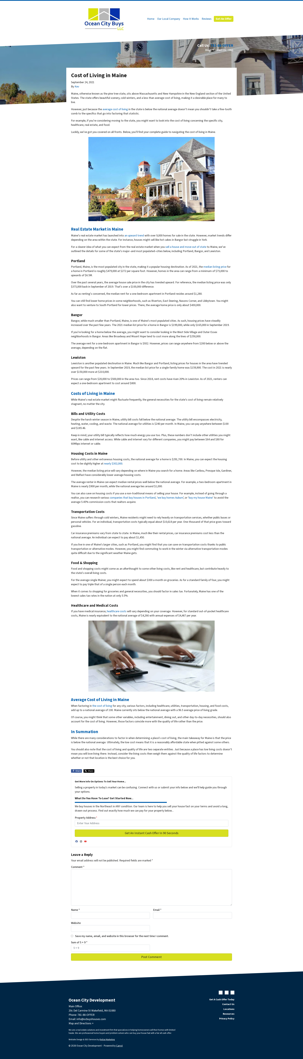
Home (150, 19)
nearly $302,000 (113, 464)
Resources (228, 1014)
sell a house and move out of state (185, 247)
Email (157, 910)
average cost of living (115, 109)
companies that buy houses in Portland (133, 498)
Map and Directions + (81, 1023)
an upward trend (134, 236)
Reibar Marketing (107, 1039)
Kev (77, 87)
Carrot (119, 1045)
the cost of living (102, 706)
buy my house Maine (201, 498)
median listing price (214, 267)
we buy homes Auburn (170, 498)
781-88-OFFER (222, 45)
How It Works (191, 19)
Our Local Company (168, 19)
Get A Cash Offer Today (221, 999)
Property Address (86, 818)
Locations (228, 1009)
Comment (77, 867)
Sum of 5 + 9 (79, 942)
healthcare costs (116, 611)
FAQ (231, 50)
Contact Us (219, 50)
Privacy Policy (226, 1018)
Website (76, 923)
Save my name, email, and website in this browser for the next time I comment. (122, 936)
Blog (208, 50)
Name (75, 910)
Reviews (206, 19)
